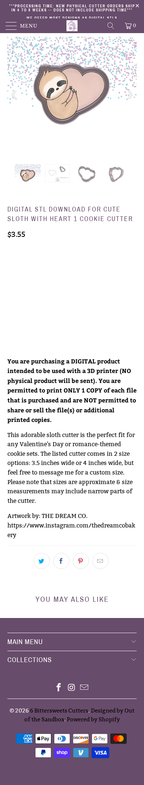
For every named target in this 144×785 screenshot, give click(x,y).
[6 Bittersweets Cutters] (72, 25)
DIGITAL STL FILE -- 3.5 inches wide (55, 265)
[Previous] (14, 95)
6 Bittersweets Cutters (59, 710)
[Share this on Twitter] (42, 561)
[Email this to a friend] (100, 561)
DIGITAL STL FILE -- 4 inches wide (53, 283)
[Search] (111, 25)
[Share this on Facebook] (61, 561)
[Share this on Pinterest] (81, 561)
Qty (12, 304)
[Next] (129, 95)
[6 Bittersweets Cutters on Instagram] (71, 688)
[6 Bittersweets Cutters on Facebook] (58, 688)
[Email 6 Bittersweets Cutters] (84, 688)
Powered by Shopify (93, 719)
